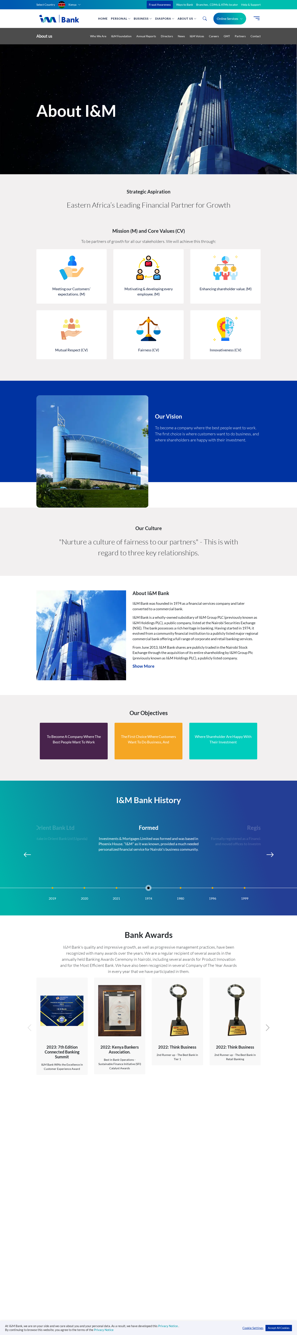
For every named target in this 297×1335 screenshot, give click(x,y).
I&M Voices (197, 36)
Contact (256, 36)
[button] (69, 4)
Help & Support (251, 4)
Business (141, 18)
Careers (214, 36)
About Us (185, 18)
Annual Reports (146, 36)
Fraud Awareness (160, 4)
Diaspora (163, 18)
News (181, 36)
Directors (167, 36)
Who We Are (98, 36)
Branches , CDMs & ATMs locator (217, 4)
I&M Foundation (121, 36)
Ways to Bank (184, 4)
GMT (227, 36)
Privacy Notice (168, 1326)
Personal (119, 18)
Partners (240, 36)
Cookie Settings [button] (252, 1328)
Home (103, 18)
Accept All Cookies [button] (279, 1328)
